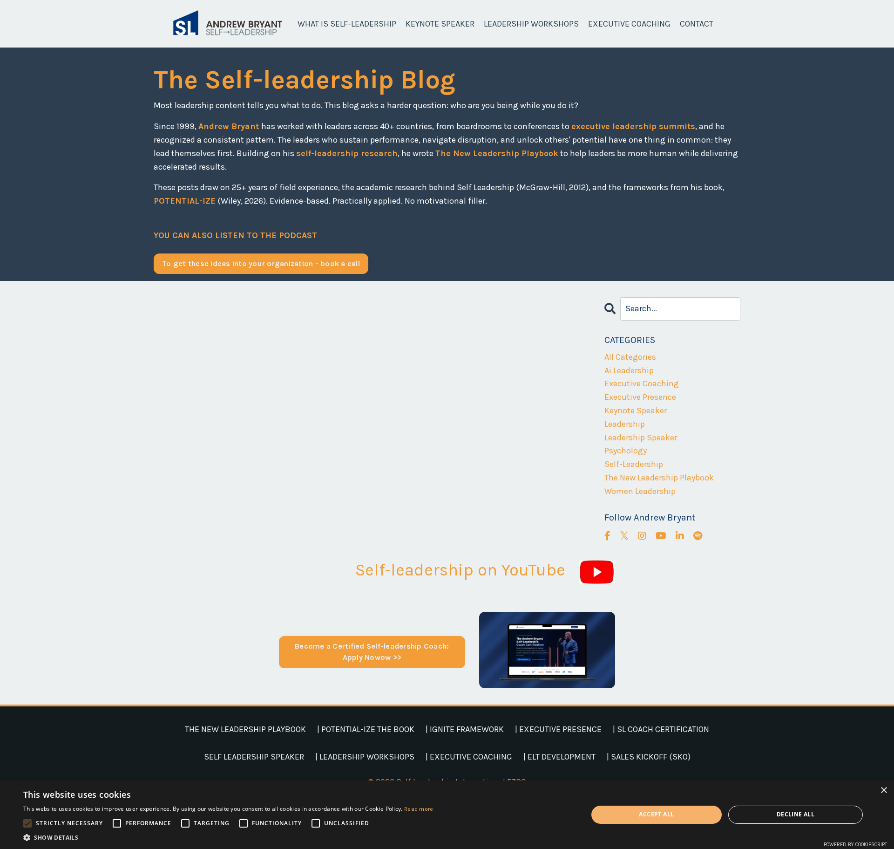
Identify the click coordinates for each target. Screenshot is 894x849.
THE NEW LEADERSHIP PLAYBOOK (245, 729)
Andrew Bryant (229, 126)
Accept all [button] (656, 814)
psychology (625, 450)
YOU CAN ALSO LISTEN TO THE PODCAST (235, 235)
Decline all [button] (795, 814)
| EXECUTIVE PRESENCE (558, 729)
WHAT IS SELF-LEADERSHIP (347, 24)
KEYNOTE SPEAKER (440, 24)
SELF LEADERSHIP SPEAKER (254, 757)
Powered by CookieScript (855, 845)
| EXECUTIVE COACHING (469, 757)
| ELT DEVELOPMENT (559, 757)
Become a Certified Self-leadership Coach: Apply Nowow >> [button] (372, 652)
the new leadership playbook (659, 477)
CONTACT (696, 24)
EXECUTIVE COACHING (629, 24)
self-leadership (633, 464)
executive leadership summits (633, 126)
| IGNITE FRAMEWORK (465, 729)
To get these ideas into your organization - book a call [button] (261, 263)
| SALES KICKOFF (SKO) (649, 757)
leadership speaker (640, 437)
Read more (418, 809)
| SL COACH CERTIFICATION (661, 729)
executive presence (640, 397)
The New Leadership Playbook (496, 153)
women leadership (640, 491)
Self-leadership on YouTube (460, 570)
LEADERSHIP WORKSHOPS (531, 24)
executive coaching (641, 383)
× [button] (883, 790)
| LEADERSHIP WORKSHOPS (364, 757)
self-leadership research (347, 153)
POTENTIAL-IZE (185, 201)
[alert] (447, 815)
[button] (228, 837)
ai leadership (629, 370)
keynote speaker (635, 410)
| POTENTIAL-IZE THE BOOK (365, 729)
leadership (624, 424)
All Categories (630, 357)
